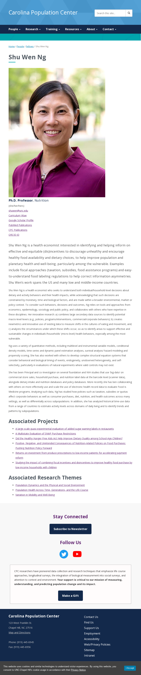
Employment (92, 633)
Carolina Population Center (43, 12)
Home (12, 46)
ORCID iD (14, 234)
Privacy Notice (78, 670)
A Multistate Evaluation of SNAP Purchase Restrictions (45, 433)
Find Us (89, 622)
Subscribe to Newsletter (70, 529)
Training (52, 29)
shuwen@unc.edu (18, 210)
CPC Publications (18, 230)
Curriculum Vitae (18, 215)
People (14, 29)
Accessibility (91, 639)
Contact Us (91, 617)
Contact (109, 29)
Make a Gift (70, 596)
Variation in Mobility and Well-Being (35, 494)
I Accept (130, 668)
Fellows (30, 46)
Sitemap (89, 650)
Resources (72, 29)
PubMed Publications (20, 225)
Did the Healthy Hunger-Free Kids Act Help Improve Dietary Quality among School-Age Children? (68, 438)
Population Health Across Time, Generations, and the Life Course (51, 490)
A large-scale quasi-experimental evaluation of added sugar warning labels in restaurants (64, 428)
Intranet (89, 655)
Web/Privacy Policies (97, 644)
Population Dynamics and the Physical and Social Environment (50, 485)
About (91, 29)
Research (32, 29)
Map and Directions (19, 632)
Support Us (91, 628)
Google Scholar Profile (21, 220)
